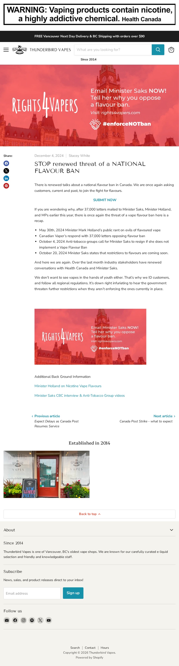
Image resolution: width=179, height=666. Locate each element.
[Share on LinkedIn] (6, 178)
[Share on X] (6, 171)
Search (75, 648)
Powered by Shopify (89, 657)
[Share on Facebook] (6, 163)
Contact (90, 648)
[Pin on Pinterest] (6, 186)
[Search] (158, 49)
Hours (105, 648)
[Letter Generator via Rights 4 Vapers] (90, 367)
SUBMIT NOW (105, 200)
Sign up (73, 593)
